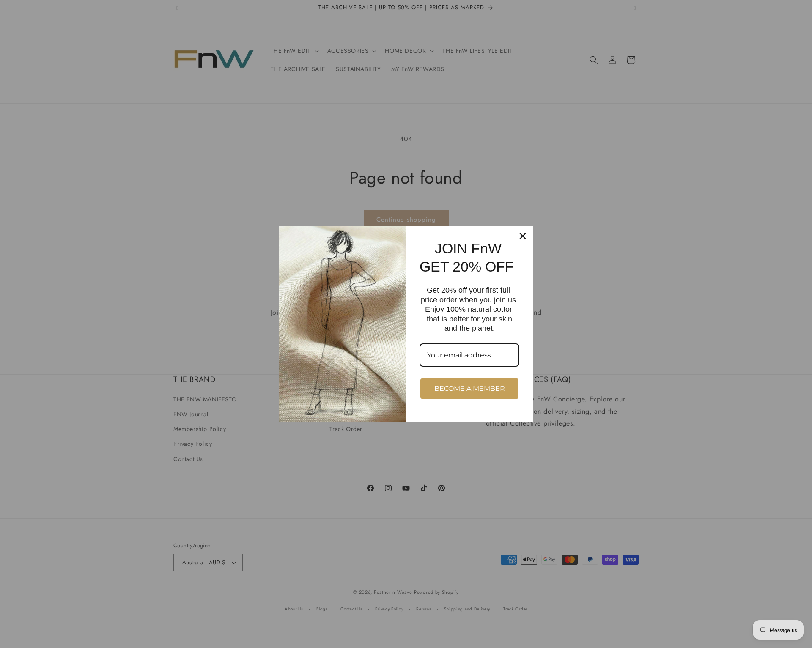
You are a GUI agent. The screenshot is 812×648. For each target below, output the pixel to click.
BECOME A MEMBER (469, 388)
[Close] (523, 236)
